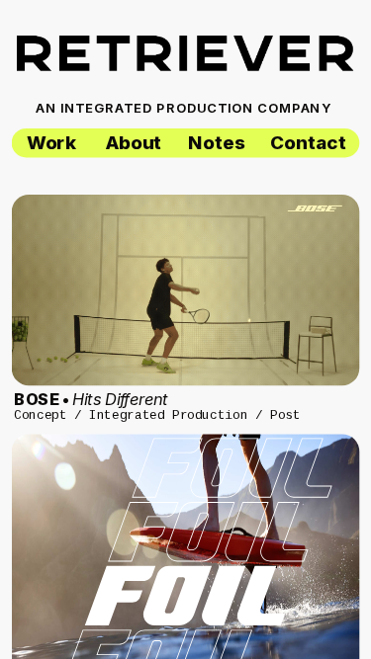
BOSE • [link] (91, 399)
